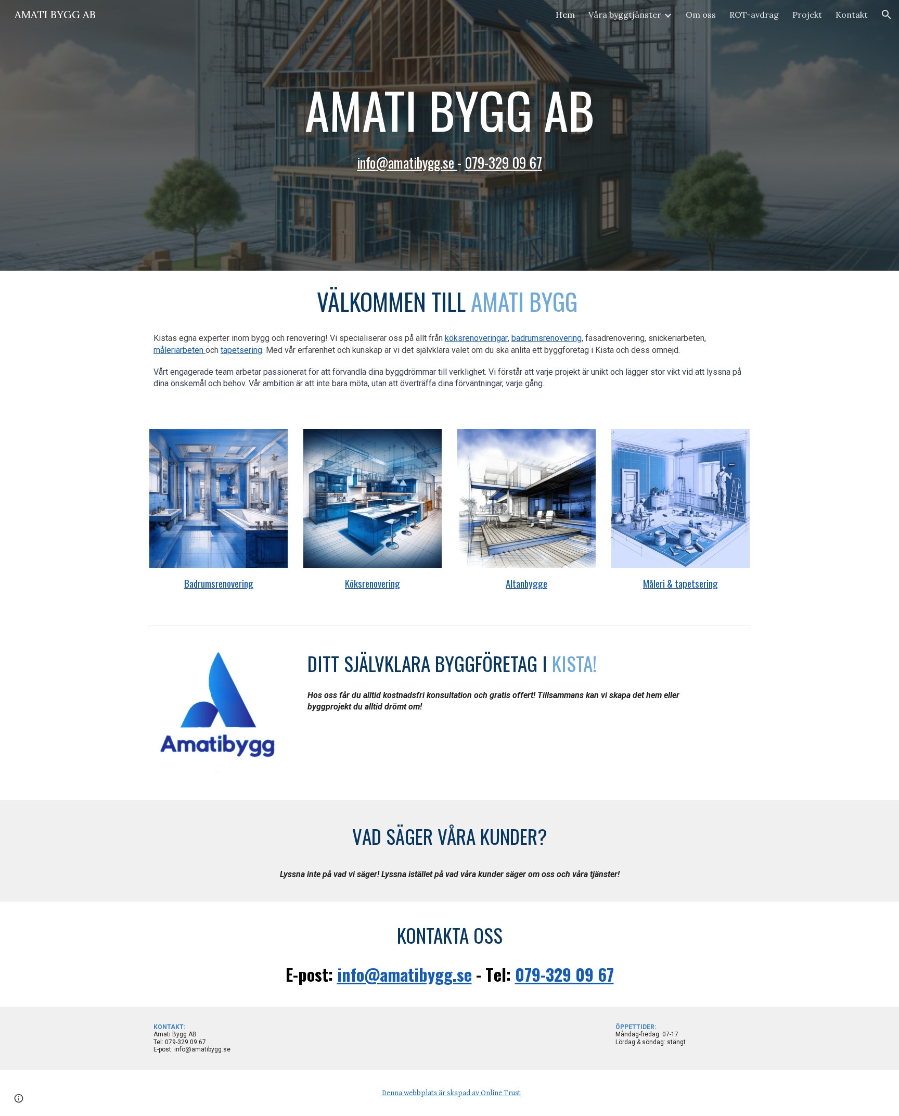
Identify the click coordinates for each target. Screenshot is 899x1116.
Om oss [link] (701, 14)
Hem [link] (565, 14)
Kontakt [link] (852, 14)
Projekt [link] (807, 14)
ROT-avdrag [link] (754, 14)
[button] (886, 14)
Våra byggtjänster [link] (624, 14)
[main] (449, 135)
